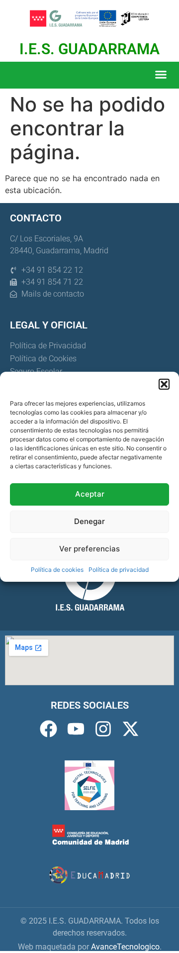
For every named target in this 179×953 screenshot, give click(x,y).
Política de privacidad (119, 569)
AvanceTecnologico (125, 947)
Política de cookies (57, 569)
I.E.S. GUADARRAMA (89, 49)
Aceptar (89, 494)
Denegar (89, 521)
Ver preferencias (89, 548)
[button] (164, 384)
